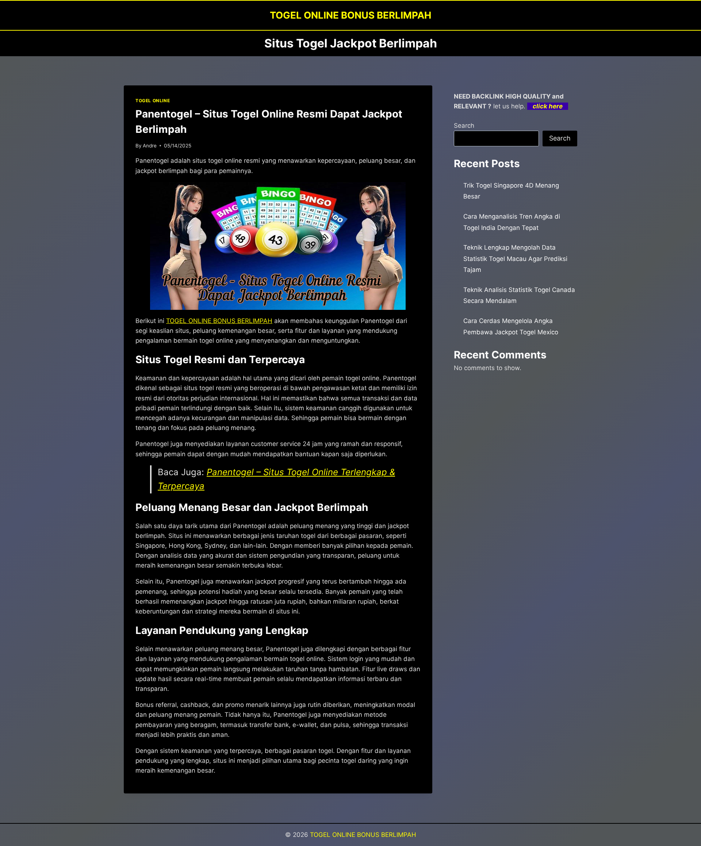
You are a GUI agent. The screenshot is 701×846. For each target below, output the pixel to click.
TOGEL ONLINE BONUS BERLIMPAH (219, 320)
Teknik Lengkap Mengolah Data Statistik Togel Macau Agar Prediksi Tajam (515, 258)
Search (464, 125)
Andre (150, 146)
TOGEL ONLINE (152, 100)
